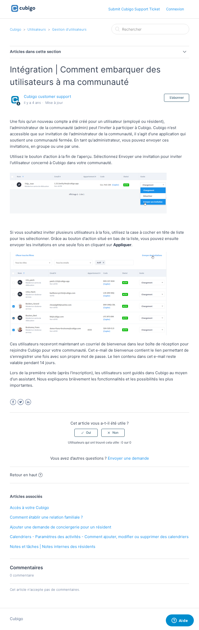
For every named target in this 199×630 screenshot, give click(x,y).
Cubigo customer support (47, 96)
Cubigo (15, 29)
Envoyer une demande (128, 458)
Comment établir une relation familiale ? (46, 517)
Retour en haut (23, 474)
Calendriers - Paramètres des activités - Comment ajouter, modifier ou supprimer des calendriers (99, 536)
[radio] (86, 433)
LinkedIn (28, 402)
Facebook (13, 402)
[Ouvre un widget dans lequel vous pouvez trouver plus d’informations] (180, 620)
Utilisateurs (36, 29)
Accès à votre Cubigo (29, 507)
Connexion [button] (175, 9)
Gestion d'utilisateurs (69, 29)
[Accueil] (23, 11)
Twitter (20, 402)
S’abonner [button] (176, 97)
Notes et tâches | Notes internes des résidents (52, 546)
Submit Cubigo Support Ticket (134, 9)
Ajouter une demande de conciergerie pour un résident (60, 527)
